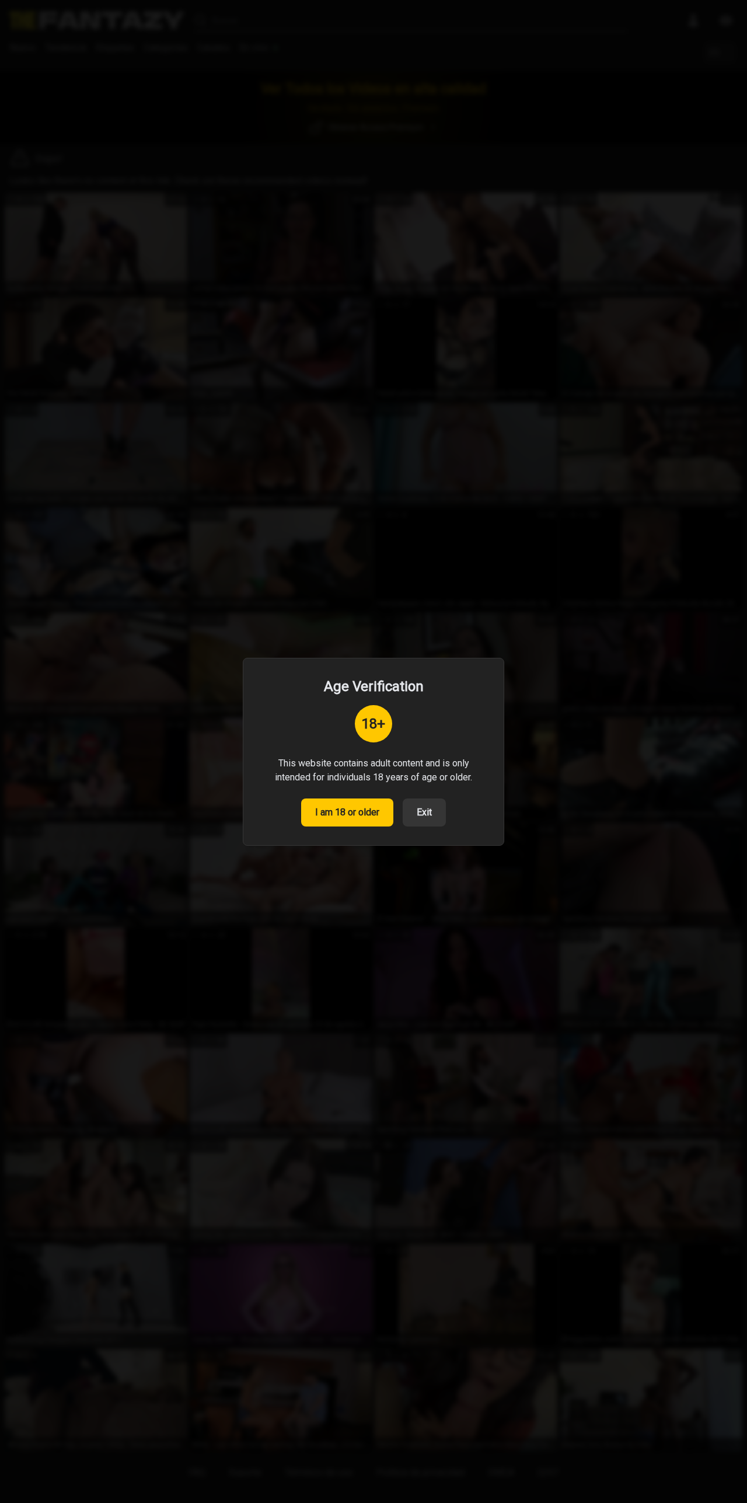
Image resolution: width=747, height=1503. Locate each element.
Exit (424, 812)
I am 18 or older (347, 812)
